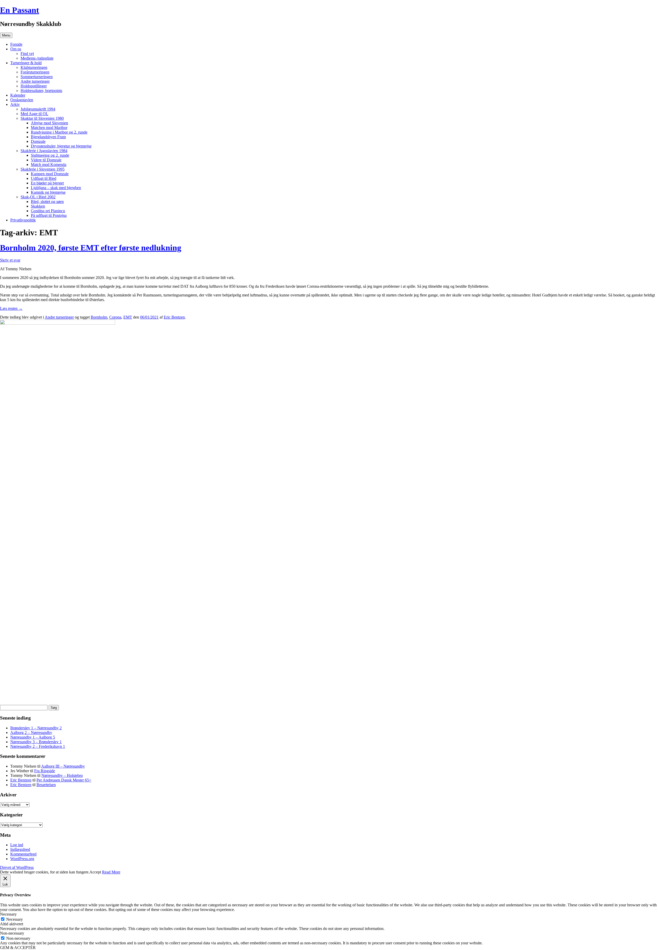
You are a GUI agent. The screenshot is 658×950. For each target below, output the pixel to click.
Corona (115, 317)
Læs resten (11, 308)
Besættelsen (46, 785)
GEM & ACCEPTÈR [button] (18, 947)
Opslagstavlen (21, 100)
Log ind (16, 845)
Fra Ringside (44, 771)
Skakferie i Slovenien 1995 (43, 169)
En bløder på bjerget (47, 183)
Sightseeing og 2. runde (50, 155)
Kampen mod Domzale (50, 174)
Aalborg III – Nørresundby (63, 766)
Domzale (38, 141)
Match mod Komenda (48, 164)
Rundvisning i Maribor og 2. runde (59, 132)
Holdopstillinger (34, 86)
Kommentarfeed (23, 854)
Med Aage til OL (34, 113)
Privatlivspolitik (23, 220)
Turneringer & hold (26, 63)
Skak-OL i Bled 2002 (38, 197)
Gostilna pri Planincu (48, 211)
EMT (127, 317)
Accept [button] (95, 872)
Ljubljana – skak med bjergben (56, 187)
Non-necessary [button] (12, 933)
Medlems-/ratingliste (37, 58)
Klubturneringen (34, 67)
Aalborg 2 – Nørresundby (31, 732)
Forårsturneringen (35, 72)
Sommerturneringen (37, 76)
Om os (15, 49)
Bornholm (99, 317)
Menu (6, 35)
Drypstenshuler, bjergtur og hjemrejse (61, 146)
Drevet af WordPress (17, 867)
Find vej (27, 53)
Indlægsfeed (20, 849)
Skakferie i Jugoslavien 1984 (44, 150)
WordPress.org (22, 858)
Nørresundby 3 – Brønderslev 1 (36, 742)
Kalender (17, 95)
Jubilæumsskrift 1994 (38, 109)
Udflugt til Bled (43, 178)
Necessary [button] (8, 914)
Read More (111, 872)
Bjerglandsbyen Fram (48, 137)
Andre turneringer (35, 81)
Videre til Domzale (46, 160)
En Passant (19, 10)
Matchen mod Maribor (49, 127)
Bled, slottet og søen (47, 201)
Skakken (38, 206)
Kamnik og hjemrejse (48, 192)
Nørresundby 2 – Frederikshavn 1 (37, 746)
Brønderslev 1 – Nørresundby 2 (36, 728)
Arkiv (15, 104)
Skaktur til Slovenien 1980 (42, 118)
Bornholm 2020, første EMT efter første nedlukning (90, 247)
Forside (16, 44)
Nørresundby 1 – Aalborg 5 (32, 737)
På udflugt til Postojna (49, 215)
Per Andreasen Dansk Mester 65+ (63, 780)
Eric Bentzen (174, 317)
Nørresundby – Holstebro (62, 775)
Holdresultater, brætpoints (41, 90)
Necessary (14, 919)
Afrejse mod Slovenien (49, 123)
